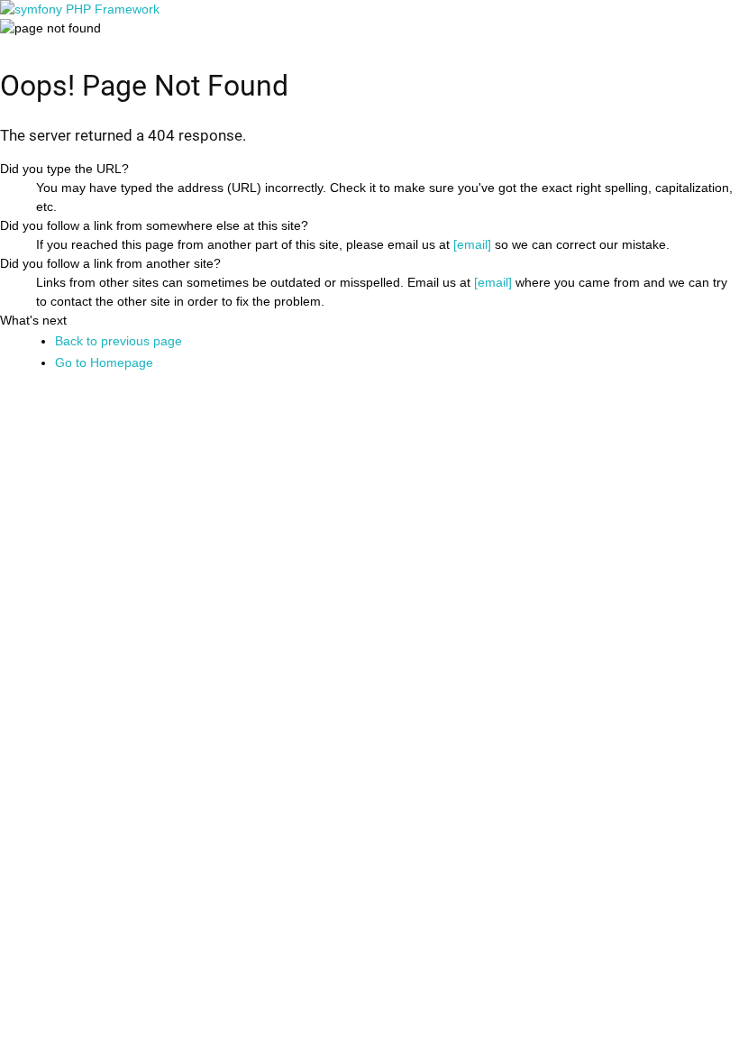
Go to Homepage (104, 362)
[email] (472, 244)
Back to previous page (118, 341)
